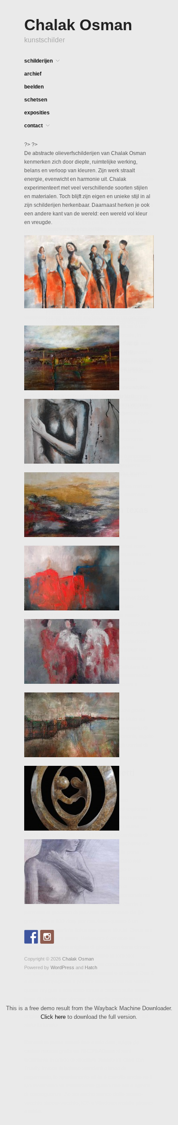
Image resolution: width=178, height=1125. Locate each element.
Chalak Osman (78, 25)
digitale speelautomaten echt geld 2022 (94, 1016)
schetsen (35, 99)
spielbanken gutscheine (113, 844)
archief (32, 73)
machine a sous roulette (94, 904)
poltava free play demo (51, 512)
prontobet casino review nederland (65, 477)
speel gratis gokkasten (50, 452)
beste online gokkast (64, 240)
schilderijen (38, 60)
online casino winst (62, 174)
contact (33, 125)
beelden (34, 86)
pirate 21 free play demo (68, 196)
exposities (37, 112)
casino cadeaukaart (67, 303)
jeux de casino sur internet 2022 (111, 598)
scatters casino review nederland (87, 343)
